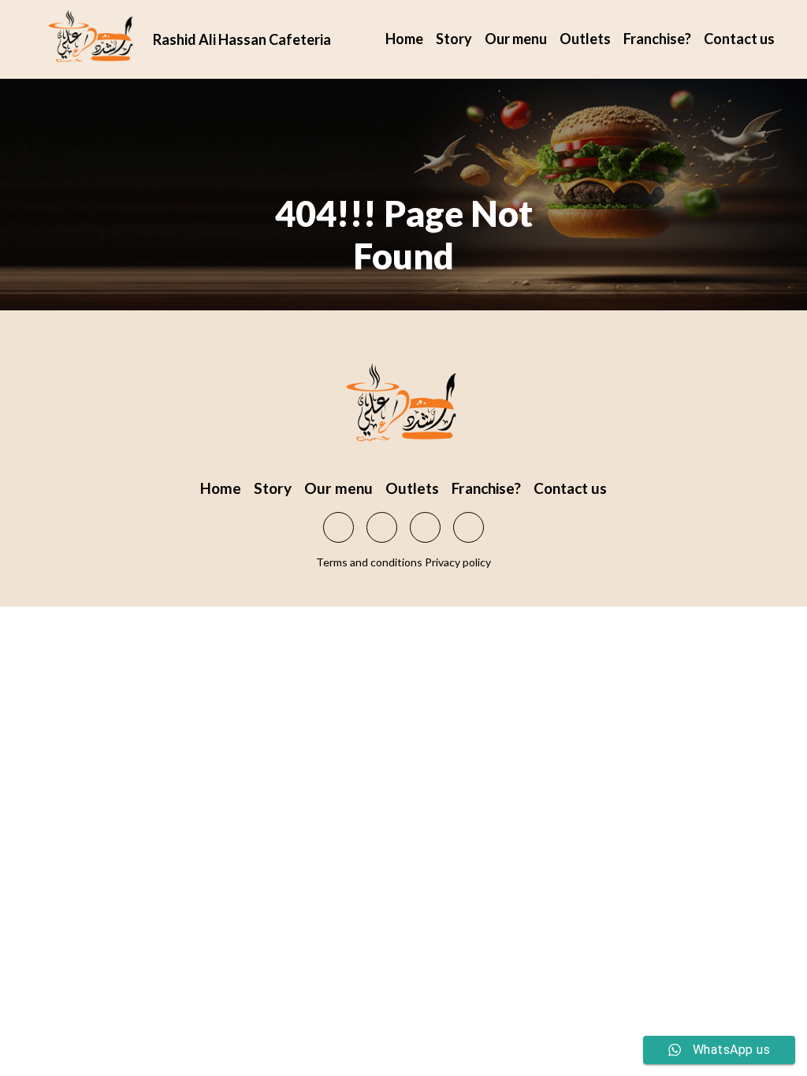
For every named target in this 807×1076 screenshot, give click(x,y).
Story (454, 38)
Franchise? (657, 38)
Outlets (585, 38)
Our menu (516, 38)
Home (404, 38)
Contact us (739, 38)
